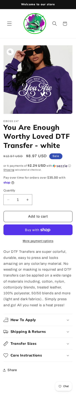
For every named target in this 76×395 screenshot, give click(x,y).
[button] (9, 24)
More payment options (38, 240)
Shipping (8, 170)
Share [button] (12, 370)
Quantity (9, 190)
